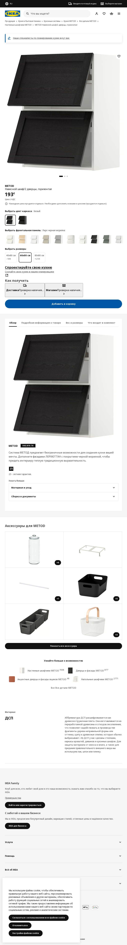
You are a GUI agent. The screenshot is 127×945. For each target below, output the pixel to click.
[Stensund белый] (119, 239)
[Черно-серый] (22, 220)
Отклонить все (20, 925)
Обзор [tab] (12, 322)
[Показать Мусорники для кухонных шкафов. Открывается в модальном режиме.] (93, 550)
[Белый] (10, 220)
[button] (26, 471)
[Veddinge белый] (70, 239)
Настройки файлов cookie (25, 933)
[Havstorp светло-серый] (58, 239)
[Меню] (119, 14)
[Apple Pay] (86, 907)
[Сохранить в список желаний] (119, 56)
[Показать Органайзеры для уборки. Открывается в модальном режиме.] (34, 622)
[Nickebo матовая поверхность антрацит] (95, 239)
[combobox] (56, 13)
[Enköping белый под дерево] (34, 239)
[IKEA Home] (12, 14)
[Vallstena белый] (10, 239)
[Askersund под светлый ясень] (22, 239)
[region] (63, 111)
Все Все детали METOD (63, 687)
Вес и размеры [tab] (74, 322)
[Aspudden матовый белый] (82, 239)
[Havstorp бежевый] (46, 239)
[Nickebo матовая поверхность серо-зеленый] (107, 239)
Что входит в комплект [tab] (101, 322)
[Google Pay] (95, 907)
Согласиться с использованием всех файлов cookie (38, 917)
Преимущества (13, 797)
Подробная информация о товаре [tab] (41, 322)
